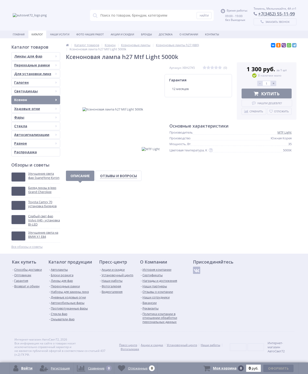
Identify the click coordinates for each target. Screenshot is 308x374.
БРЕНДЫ (146, 34)
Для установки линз (32, 73)
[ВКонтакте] (273, 45)
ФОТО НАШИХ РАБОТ (90, 34)
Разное (20, 143)
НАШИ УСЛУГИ (59, 34)
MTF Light (284, 132)
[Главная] (67, 45)
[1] (204, 67)
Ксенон (20, 99)
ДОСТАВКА (166, 34)
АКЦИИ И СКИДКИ (122, 34)
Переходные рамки (32, 65)
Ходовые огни (27, 108)
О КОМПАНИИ (189, 34)
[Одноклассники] (278, 45)
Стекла (20, 126)
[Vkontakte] (196, 270)
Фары (19, 117)
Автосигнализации (31, 134)
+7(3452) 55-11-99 (276, 14)
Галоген (21, 82)
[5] (220, 67)
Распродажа (25, 152)
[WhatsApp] (289, 45)
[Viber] (284, 45)
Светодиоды (26, 91)
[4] (216, 67)
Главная (19, 34)
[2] (208, 67)
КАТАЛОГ (37, 34)
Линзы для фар (28, 56)
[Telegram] (294, 45)
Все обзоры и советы (27, 247)
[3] (212, 67)
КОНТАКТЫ (212, 34)
